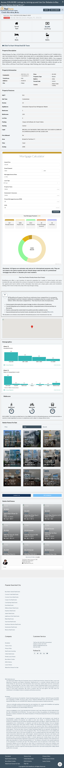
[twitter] (37, 653)
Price (6, 427)
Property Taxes (8, 186)
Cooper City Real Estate (11, 599)
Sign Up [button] (26, 763)
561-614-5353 (26, 562)
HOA (5, 205)
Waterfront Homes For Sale (11, 667)
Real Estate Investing (10, 651)
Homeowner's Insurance (10, 193)
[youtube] (47, 653)
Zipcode (45, 427)
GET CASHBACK (47, 495)
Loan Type (7, 180)
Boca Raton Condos (10, 659)
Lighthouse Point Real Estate (12, 616)
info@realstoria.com (28, 563)
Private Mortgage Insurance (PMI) (13, 199)
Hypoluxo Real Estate (10, 610)
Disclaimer (7, 643)
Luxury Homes (8, 664)
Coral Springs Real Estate (11, 602)
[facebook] (34, 653)
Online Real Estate (9, 653)
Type (25, 427)
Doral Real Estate (9, 605)
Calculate (56, 211)
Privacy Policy (8, 648)
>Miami (11, 15)
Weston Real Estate (10, 629)
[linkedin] (44, 653)
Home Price (7, 162)
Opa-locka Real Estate (10, 621)
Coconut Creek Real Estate (11, 594)
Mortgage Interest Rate (10, 174)
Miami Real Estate (9, 619)
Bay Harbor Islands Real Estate (12, 591)
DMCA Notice (8, 662)
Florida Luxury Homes (10, 656)
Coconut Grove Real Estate (11, 597)
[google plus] (40, 653)
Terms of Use (8, 645)
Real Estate (6, 15)
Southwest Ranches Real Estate (13, 624)
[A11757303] (5, 561)
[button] (46, 10)
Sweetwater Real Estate (11, 627)
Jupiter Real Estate (9, 613)
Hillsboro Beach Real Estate (11, 608)
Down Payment (8, 168)
